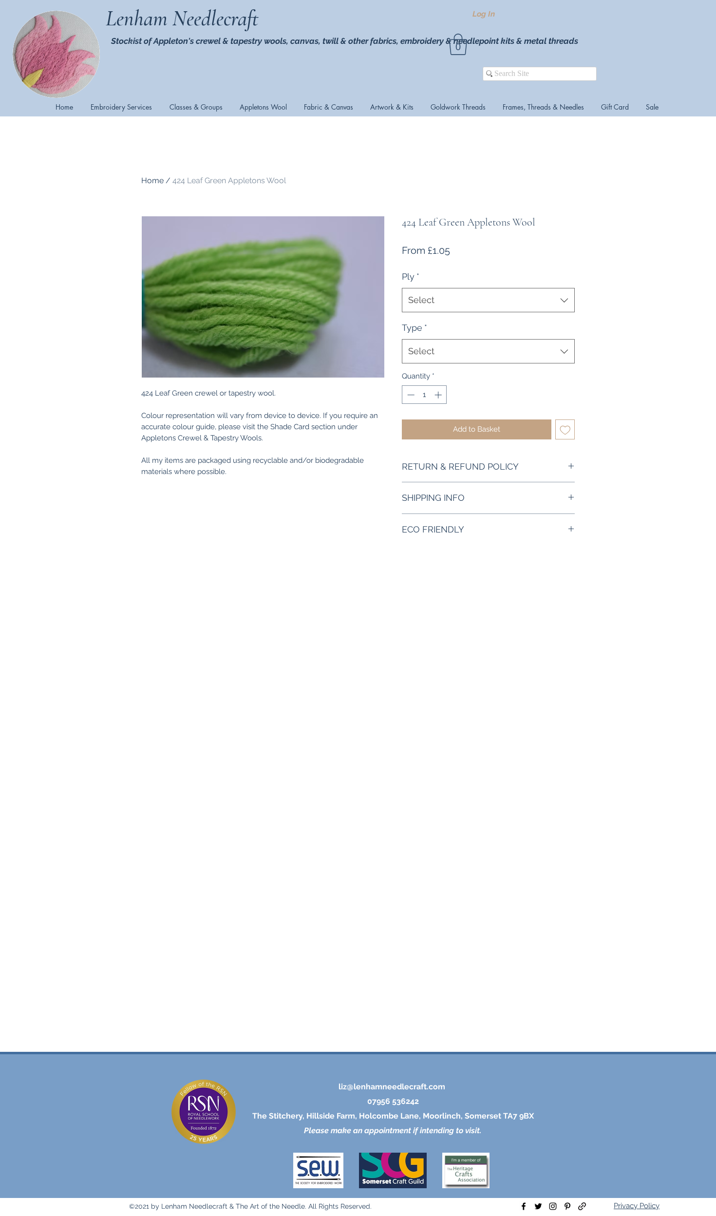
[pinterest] (567, 1206)
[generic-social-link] (582, 1206)
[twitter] (538, 1206)
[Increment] (439, 395)
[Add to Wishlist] (565, 429)
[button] (458, 44)
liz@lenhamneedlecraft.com (392, 1086)
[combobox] (488, 300)
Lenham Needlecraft (185, 18)
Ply (410, 276)
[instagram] (553, 1206)
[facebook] (523, 1206)
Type (414, 328)
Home (152, 180)
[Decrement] (409, 395)
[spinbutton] (424, 395)
